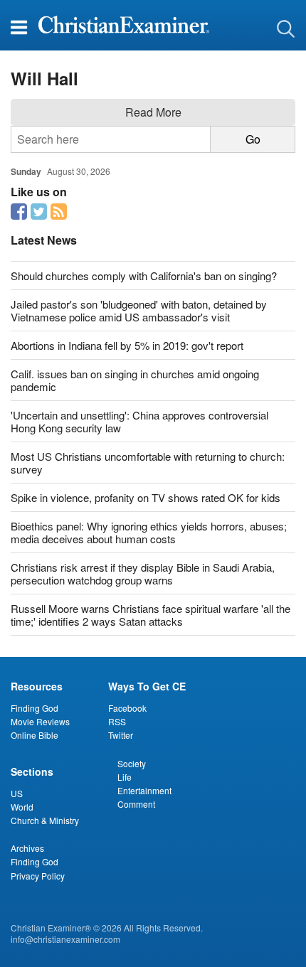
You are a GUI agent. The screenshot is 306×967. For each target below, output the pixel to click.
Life (124, 777)
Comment (136, 804)
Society (131, 763)
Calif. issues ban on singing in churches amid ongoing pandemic (135, 380)
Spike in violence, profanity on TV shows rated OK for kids (145, 497)
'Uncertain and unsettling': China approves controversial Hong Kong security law (139, 421)
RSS (117, 721)
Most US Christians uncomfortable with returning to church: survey (148, 462)
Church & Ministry (45, 820)
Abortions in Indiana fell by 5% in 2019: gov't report (127, 345)
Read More (153, 112)
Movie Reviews (40, 721)
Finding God (34, 708)
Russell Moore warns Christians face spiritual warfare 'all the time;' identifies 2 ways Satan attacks (150, 615)
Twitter (120, 735)
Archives (27, 848)
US (17, 793)
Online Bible (34, 735)
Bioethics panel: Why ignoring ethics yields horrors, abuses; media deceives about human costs (149, 532)
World (22, 807)
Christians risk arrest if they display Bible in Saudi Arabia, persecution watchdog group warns (143, 573)
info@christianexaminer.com (65, 939)
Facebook (127, 708)
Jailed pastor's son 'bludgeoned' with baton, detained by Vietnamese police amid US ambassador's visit (139, 310)
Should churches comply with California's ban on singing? (144, 275)
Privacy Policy (38, 876)
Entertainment (144, 790)
